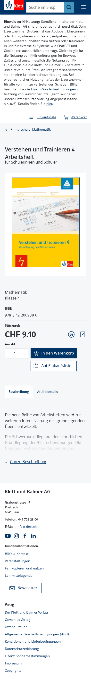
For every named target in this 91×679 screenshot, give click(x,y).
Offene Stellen (16, 627)
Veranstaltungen (17, 561)
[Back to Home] (14, 5)
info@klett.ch (27, 526)
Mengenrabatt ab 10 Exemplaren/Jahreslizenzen (64, 321)
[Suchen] (69, 7)
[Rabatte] (71, 334)
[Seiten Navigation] (83, 7)
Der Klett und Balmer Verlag (26, 612)
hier (49, 104)
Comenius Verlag (17, 619)
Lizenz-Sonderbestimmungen (53, 89)
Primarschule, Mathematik (30, 129)
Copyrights (13, 670)
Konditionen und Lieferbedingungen (33, 641)
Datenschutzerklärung (22, 649)
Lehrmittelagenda (19, 575)
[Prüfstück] (82, 334)
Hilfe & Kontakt (16, 554)
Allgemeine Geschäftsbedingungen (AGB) (37, 634)
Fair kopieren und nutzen (24, 568)
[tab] (19, 392)
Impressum (13, 663)
